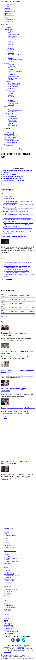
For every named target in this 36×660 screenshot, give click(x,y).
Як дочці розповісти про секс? (13, 176)
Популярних (8, 196)
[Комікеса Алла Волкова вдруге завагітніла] (5, 385)
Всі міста (4, 316)
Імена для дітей (9, 134)
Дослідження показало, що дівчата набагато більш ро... (15, 462)
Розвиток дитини (13, 76)
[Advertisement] (18, 440)
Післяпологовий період (15, 59)
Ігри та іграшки (13, 78)
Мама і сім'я (8, 29)
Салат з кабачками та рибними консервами (17, 218)
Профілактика (12, 101)
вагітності (21, 647)
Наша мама (4, 24)
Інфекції (10, 95)
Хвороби (7, 90)
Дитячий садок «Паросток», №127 (19, 307)
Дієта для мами (13, 86)
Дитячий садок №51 (14, 299)
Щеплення (11, 91)
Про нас (7, 6)
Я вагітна (11, 53)
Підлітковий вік (13, 68)
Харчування (8, 81)
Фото (6, 106)
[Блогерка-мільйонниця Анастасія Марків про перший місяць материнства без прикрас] (5, 367)
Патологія (11, 105)
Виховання (11, 74)
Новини (10, 115)
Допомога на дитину (11, 135)
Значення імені (12, 121)
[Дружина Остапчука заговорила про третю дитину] (5, 329)
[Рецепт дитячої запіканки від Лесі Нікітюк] (5, 404)
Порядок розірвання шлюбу (13, 267)
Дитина (6, 63)
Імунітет (10, 100)
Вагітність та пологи (10, 49)
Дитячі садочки (9, 132)
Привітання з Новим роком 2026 (14, 236)
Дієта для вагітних (14, 85)
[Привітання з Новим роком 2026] (5, 244)
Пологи (10, 58)
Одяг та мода (12, 120)
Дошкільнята (12, 66)
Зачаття (10, 51)
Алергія (10, 93)
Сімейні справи (8, 528)
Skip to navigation (6, 1)
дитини (6, 647)
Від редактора (12, 125)
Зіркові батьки (12, 118)
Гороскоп (11, 123)
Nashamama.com (6, 656)
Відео (6, 108)
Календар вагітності (14, 54)
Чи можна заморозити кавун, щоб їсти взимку (18, 214)
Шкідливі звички (13, 103)
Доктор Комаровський (15, 110)
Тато (9, 32)
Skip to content (16, 1)
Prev (5, 416)
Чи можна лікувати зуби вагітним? (14, 180)
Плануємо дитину (13, 34)
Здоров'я (10, 48)
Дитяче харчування (14, 83)
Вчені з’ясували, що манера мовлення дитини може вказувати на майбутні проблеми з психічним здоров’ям (18, 224)
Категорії (4, 184)
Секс (9, 46)
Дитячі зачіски (8, 145)
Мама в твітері (9, 15)
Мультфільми (12, 111)
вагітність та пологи (16, 645)
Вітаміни (11, 96)
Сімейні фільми (13, 38)
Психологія (11, 43)
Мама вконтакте (9, 11)
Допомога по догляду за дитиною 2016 (16, 271)
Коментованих (9, 198)
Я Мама (10, 31)
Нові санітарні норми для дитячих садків (17, 266)
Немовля (11, 64)
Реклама (7, 8)
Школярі (10, 69)
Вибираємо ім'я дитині (15, 71)
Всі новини (8, 5)
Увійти (6, 18)
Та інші (6, 614)
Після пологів (21, 648)
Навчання (11, 79)
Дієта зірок (11, 88)
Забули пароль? (9, 21)
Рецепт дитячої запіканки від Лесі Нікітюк (18, 408)
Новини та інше (9, 113)
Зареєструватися (9, 19)
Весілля (10, 44)
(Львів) (27, 295)
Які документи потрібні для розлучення (16, 272)
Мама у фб (7, 13)
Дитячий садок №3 (14, 303)
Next (5, 418)
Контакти (7, 10)
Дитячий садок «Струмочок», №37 (19, 311)
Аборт (10, 41)
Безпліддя (11, 61)
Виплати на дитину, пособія (12, 178)
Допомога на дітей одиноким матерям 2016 (18, 269)
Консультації (12, 116)
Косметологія (12, 36)
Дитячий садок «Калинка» (16, 295)
